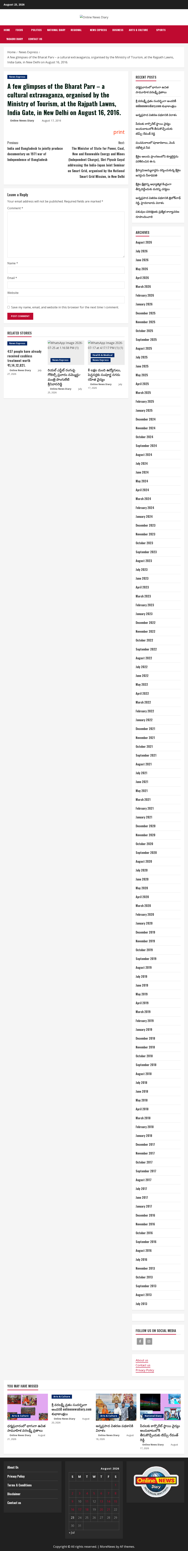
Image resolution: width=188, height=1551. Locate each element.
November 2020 (145, 835)
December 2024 (146, 419)
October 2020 (144, 844)
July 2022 (142, 667)
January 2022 (144, 720)
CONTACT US (35, 39)
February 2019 (145, 1021)
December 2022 (146, 622)
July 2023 (142, 569)
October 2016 (144, 1233)
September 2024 (146, 445)
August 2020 (144, 861)
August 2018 (144, 1074)
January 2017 (144, 1206)
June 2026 (142, 260)
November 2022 (145, 631)
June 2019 (142, 985)
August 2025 (144, 348)
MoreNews (107, 1547)
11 (86, 1501)
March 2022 (143, 702)
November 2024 (146, 428)
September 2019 (146, 958)
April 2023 (142, 587)
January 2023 (144, 614)
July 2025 (142, 357)
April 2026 (142, 278)
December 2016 (145, 1215)
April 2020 (142, 897)
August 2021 (144, 764)
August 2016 (144, 1250)
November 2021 (145, 737)
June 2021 (142, 782)
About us (142, 1360)
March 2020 (143, 905)
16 (72, 1509)
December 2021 (145, 728)
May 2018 (142, 1100)
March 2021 (143, 799)
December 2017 (145, 1144)
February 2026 (145, 295)
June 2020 (142, 879)
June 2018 (142, 1091)
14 (108, 1501)
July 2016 (141, 1259)
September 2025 (146, 339)
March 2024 (143, 499)
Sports (161, 30)
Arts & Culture (138, 30)
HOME (7, 30)
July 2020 (142, 870)
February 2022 (145, 711)
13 (101, 1501)
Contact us (143, 1365)
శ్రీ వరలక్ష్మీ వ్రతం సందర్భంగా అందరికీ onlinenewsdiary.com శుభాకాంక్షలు (71, 1409)
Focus (19, 30)
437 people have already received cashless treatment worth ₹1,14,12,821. (24, 358)
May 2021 (142, 791)
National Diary (56, 30)
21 (108, 1509)
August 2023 (144, 561)
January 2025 (144, 410)
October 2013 (144, 1277)
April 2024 (142, 490)
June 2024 (142, 472)
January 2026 (144, 304)
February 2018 (145, 1127)
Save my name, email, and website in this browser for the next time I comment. (65, 307)
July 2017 (141, 1188)
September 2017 (146, 1171)
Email (12, 278)
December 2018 (145, 1038)
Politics (36, 30)
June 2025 (142, 366)
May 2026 (142, 269)
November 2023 (145, 534)
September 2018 (146, 1065)
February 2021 (145, 808)
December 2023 (146, 525)
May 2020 (142, 888)
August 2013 (144, 1295)
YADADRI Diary (14, 39)
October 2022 (144, 640)
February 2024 (145, 507)
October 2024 (144, 437)
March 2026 (143, 286)
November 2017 (145, 1153)
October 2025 (144, 331)
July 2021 (141, 773)
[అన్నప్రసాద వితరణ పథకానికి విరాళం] (116, 1407)
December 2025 (146, 313)
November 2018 (145, 1047)
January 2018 (144, 1135)
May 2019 (142, 994)
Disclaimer (14, 1494)
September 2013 (146, 1286)
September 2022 (146, 649)
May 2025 (142, 375)
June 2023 (142, 578)
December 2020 (146, 826)
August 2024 (144, 454)
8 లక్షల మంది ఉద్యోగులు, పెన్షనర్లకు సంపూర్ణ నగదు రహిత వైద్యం (104, 374)
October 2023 (144, 543)
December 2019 (145, 932)
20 (101, 1509)
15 (115, 1501)
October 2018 (144, 1056)
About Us (13, 1467)
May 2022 (142, 684)
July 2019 (141, 976)
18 (86, 1509)
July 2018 (141, 1082)
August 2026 (144, 242)
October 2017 (144, 1162)
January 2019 (144, 1029)
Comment (15, 208)
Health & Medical (103, 355)
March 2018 (143, 1118)
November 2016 (145, 1224)
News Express (98, 30)
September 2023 (146, 552)
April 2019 (142, 1003)
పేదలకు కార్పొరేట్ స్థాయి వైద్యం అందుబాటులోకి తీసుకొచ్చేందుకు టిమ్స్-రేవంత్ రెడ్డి (154, 128)
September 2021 (146, 755)
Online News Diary (22, 120)
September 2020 (146, 852)
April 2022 (142, 693)
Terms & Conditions (19, 1485)
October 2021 (144, 746)
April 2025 (142, 384)
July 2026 (142, 251)
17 (79, 1509)
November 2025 (145, 322)
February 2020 (145, 914)
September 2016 (146, 1242)
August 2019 (144, 967)
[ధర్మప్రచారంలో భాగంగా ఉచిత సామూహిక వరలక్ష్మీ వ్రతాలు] (27, 1407)
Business (117, 30)
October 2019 (144, 950)
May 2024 (142, 481)
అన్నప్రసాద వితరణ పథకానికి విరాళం (156, 115)
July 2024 (142, 463)
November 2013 (145, 1268)
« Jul (72, 1532)
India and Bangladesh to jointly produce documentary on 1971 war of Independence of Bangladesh (35, 151)
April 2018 (142, 1109)
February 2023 (145, 605)
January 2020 (144, 923)
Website (13, 293)
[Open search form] (183, 34)
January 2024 (144, 516)
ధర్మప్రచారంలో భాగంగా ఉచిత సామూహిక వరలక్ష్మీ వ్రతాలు (26, 1428)
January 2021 (144, 817)
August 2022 (144, 658)
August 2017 (143, 1180)
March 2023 (143, 596)
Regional (76, 30)
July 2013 (141, 1304)
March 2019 (143, 1012)
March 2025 (143, 392)
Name (12, 263)
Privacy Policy (145, 1370)
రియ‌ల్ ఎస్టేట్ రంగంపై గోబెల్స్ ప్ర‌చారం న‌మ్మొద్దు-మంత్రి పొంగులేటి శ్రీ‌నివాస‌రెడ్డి (64, 376)
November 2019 (145, 941)
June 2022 (142, 675)
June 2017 (142, 1197)
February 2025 (145, 401)
